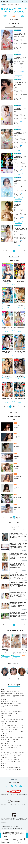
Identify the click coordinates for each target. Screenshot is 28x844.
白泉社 (6, 697)
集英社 (21, 693)
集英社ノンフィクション (7, 706)
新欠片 (2, 697)
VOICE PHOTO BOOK (6, 713)
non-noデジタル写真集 (6, 705)
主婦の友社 (3, 695)
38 (17, 250)
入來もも (15, 207)
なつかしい (5, 739)
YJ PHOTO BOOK (16, 701)
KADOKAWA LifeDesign (6, 693)
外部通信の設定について (17, 828)
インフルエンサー (7, 759)
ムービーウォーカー (21, 697)
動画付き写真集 (23, 711)
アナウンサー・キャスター (9, 757)
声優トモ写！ (4, 715)
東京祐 (21, 145)
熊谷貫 (21, 121)
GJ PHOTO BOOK (5, 703)
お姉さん (13, 737)
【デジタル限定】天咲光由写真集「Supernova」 (20, 181)
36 (10, 250)
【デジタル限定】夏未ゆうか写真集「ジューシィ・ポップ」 (20, 59)
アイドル (14, 752)
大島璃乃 (15, 87)
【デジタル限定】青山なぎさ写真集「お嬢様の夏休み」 (20, 133)
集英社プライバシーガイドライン (13, 826)
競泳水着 (20, 719)
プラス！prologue (15, 711)
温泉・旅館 (12, 747)
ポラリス (10, 715)
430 (17, 517)
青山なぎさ (16, 135)
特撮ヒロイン (18, 759)
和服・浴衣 (13, 721)
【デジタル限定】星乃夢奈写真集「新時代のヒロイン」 (20, 109)
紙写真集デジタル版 (5, 711)
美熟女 (20, 737)
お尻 (21, 725)
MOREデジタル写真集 (15, 703)
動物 (11, 769)
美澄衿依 (15, 233)
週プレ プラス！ (13, 16)
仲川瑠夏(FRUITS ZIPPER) (19, 36)
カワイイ (15, 739)
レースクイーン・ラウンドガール (11, 755)
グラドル (5, 752)
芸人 (13, 761)
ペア (4, 745)
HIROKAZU (22, 71)
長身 (22, 727)
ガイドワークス (9, 691)
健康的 (4, 729)
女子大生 (19, 754)
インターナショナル (17, 731)
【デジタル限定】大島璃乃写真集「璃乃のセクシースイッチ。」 (20, 84)
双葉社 (14, 697)
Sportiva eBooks (16, 706)
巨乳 (14, 725)
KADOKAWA (16, 691)
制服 (13, 719)
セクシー (5, 741)
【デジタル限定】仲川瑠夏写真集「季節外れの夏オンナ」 (20, 34)
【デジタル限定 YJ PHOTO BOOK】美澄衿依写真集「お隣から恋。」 (20, 230)
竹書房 (17, 695)
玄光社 (14, 693)
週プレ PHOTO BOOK (6, 701)
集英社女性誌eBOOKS (17, 705)
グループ (18, 745)
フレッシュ (13, 729)
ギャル (4, 733)
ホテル (4, 747)
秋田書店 (3, 691)
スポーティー (6, 731)
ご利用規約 (4, 826)
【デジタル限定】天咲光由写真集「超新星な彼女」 (20, 157)
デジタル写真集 (5, 16)
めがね (4, 721)
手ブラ (4, 767)
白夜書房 (10, 697)
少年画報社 (13, 695)
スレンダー (6, 725)
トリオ (10, 745)
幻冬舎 (17, 693)
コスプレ (5, 719)
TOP (2, 4)
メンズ (4, 769)
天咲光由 (15, 159)
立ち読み (18, 51)
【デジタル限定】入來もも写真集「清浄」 (20, 205)
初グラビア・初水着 (15, 767)
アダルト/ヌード (5, 763)
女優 (22, 752)
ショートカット (6, 727)
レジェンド (5, 761)
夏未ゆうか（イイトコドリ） (19, 61)
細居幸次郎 (22, 217)
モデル (4, 754)
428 (11, 517)
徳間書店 (22, 695)
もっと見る (14, 678)
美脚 (16, 727)
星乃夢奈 (15, 111)
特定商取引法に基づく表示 (6, 828)
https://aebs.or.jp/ (3, 822)
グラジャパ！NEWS (22, 16)
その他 (18, 769)
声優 (12, 754)
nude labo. (15, 715)
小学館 (8, 695)
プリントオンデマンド (17, 713)
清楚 (13, 741)
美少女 (4, 737)
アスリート (21, 761)
